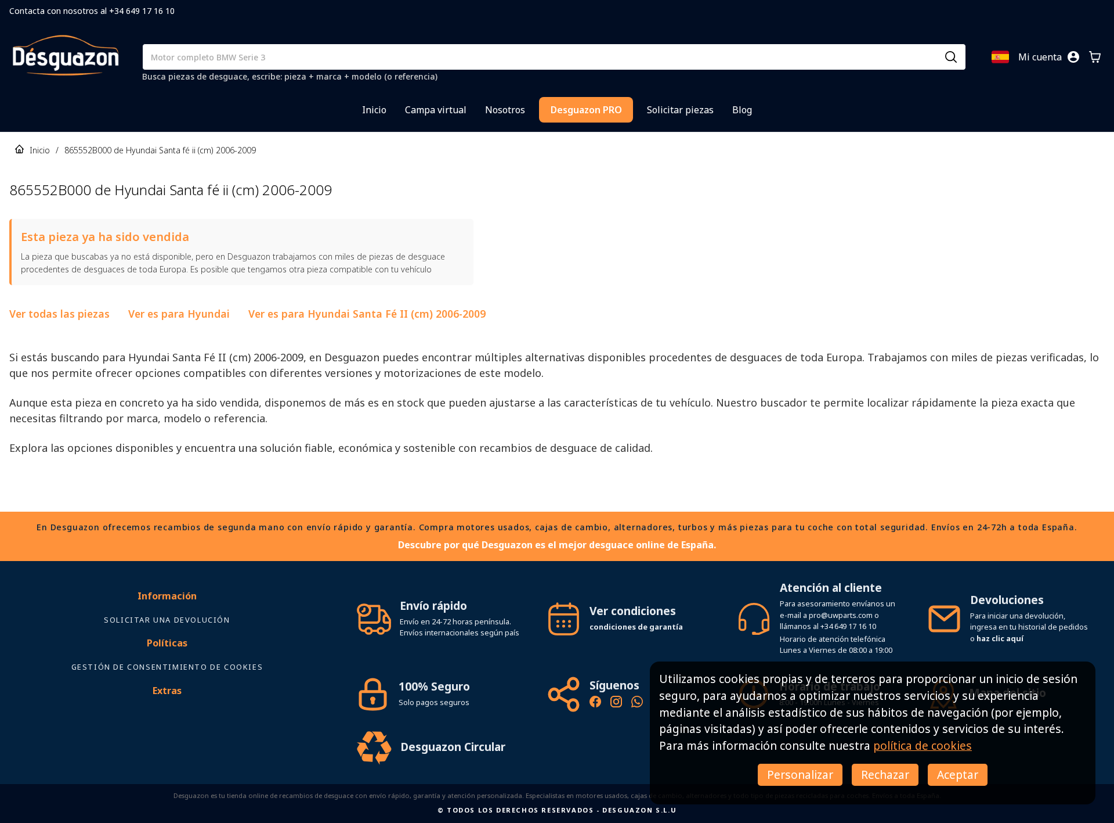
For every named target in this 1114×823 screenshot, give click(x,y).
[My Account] (1073, 57)
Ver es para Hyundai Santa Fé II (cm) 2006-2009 (367, 314)
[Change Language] (1000, 57)
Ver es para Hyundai (179, 314)
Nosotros (505, 109)
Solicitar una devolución (167, 619)
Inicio (374, 109)
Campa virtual (435, 109)
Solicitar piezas (680, 109)
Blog (742, 109)
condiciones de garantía (636, 626)
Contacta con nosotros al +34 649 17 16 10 (92, 10)
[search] (951, 57)
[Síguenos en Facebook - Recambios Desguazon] (595, 703)
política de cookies (922, 745)
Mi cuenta (1040, 57)
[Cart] (1095, 57)
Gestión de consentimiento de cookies (167, 667)
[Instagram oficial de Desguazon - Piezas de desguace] (616, 703)
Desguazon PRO (586, 109)
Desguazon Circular (452, 746)
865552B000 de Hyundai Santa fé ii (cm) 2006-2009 (160, 150)
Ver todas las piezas (59, 314)
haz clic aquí (999, 638)
